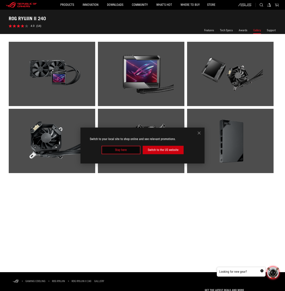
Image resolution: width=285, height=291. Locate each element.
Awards (243, 30)
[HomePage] (16, 281)
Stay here (121, 150)
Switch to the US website (163, 150)
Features (209, 30)
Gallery (257, 30)
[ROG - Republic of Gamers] (21, 5)
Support (271, 30)
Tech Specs (226, 30)
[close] (199, 133)
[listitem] (53, 75)
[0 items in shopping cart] (277, 5)
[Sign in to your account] (269, 5)
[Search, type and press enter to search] (261, 4)
